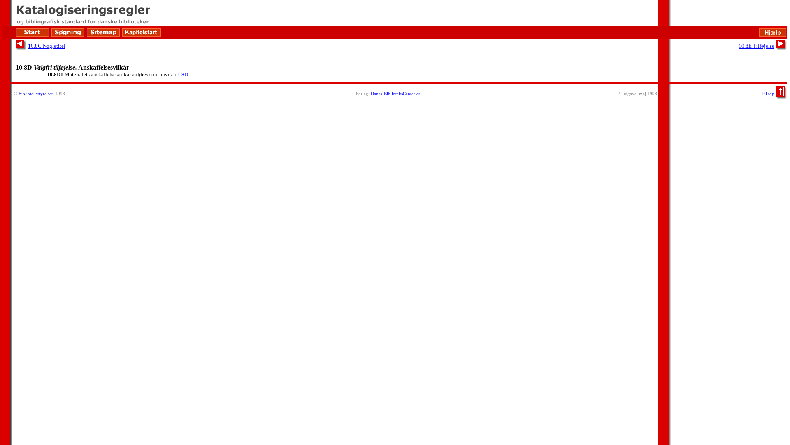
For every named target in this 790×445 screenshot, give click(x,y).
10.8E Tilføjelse (756, 46)
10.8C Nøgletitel (46, 46)
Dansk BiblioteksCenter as (395, 93)
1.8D (182, 74)
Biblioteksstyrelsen (36, 93)
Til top (768, 93)
